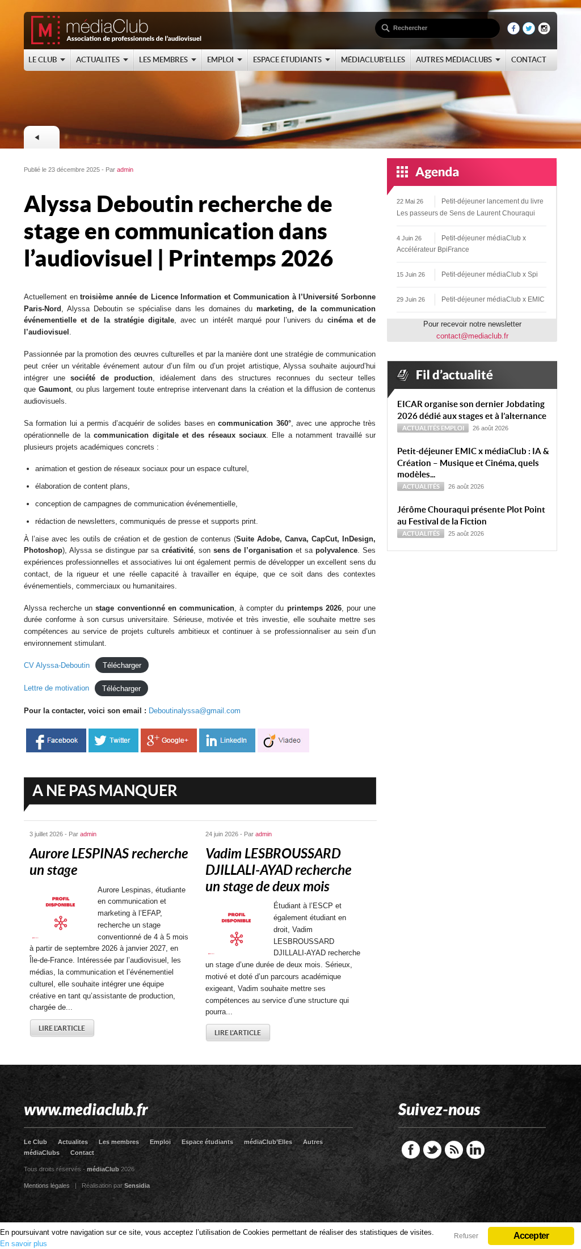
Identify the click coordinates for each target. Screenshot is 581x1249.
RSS (454, 1150)
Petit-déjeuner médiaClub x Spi (489, 274)
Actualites (73, 1141)
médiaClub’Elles (268, 1141)
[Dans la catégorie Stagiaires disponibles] (41, 137)
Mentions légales (47, 1185)
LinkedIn (475, 1150)
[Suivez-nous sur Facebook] (513, 32)
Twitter (432, 1150)
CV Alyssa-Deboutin (57, 665)
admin (125, 169)
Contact (82, 1152)
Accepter (531, 1235)
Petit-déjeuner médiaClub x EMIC (493, 299)
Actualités (421, 428)
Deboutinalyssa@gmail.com (195, 710)
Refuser (466, 1236)
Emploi (452, 428)
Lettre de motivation (56, 688)
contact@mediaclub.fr (472, 336)
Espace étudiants (207, 1141)
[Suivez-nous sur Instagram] (544, 32)
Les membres (119, 1141)
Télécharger (122, 665)
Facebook (411, 1150)
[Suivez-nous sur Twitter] (529, 32)
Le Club (35, 1141)
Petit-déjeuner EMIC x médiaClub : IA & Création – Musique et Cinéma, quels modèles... (473, 463)
